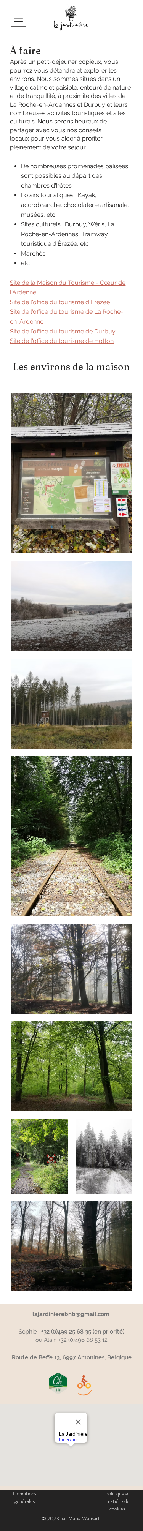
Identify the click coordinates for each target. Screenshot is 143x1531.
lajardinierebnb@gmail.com (70, 1314)
